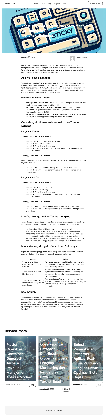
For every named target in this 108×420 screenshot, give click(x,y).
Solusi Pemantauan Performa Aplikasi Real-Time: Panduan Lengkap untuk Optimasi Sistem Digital (87, 360)
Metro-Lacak (10, 4)
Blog (32, 384)
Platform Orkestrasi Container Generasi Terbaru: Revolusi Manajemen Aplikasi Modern (19, 360)
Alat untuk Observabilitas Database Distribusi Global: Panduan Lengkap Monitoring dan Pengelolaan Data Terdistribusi (53, 360)
